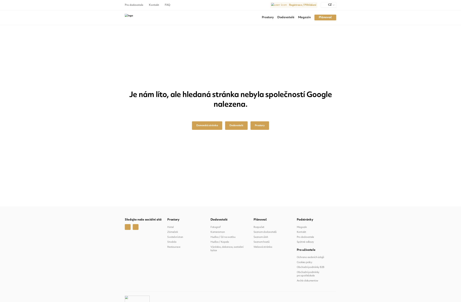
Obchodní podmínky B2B (311, 267)
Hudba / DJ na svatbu (223, 237)
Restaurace (173, 247)
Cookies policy (304, 262)
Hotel (170, 227)
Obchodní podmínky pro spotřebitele (308, 274)
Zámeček (172, 232)
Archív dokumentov (307, 281)
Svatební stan (175, 237)
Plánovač (325, 17)
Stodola (171, 242)
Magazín (304, 17)
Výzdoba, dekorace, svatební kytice (227, 249)
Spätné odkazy (305, 242)
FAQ (167, 5)
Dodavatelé (285, 17)
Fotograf (216, 227)
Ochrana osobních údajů (310, 257)
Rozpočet (259, 227)
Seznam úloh (261, 237)
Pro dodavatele (134, 5)
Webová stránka (263, 247)
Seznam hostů (262, 242)
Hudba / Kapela (220, 242)
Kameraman (218, 232)
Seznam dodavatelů (265, 232)
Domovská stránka (207, 125)
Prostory (268, 17)
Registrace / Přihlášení (302, 5)
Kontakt (154, 5)
